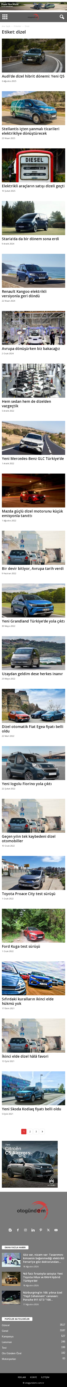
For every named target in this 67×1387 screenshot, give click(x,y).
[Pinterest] (41, 1230)
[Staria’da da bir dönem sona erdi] (33, 218)
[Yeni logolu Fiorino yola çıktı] (33, 763)
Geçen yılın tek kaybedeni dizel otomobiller (28, 838)
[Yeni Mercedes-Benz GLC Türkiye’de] (33, 438)
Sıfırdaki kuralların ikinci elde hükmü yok (28, 1001)
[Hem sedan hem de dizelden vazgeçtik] (33, 381)
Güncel (5, 1325)
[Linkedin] (34, 1230)
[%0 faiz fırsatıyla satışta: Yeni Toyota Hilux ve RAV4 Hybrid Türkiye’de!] (11, 1279)
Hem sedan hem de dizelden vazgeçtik (26, 403)
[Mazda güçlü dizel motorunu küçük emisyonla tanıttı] (33, 490)
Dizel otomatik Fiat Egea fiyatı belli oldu (32, 729)
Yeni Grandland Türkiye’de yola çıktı (33, 621)
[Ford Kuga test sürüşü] (33, 926)
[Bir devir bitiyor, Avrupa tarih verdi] (33, 548)
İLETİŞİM (45, 1377)
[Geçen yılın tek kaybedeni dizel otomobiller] (33, 816)
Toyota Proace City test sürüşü (28, 893)
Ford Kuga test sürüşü (21, 946)
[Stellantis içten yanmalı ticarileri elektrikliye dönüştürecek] (33, 108)
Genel (5, 1330)
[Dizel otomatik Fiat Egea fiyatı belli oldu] (33, 706)
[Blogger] (11, 1230)
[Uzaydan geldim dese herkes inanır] (33, 653)
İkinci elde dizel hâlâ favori (25, 1056)
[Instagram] (26, 1230)
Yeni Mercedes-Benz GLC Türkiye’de (33, 458)
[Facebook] (19, 1230)
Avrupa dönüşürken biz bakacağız (31, 348)
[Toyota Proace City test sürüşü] (33, 873)
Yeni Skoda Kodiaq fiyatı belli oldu (31, 1109)
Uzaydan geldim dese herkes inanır (32, 673)
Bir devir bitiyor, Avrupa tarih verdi (33, 568)
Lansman (7, 1342)
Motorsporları (9, 1359)
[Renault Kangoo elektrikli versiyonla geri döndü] (33, 271)
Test (4, 1347)
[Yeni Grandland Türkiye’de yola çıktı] (33, 600)
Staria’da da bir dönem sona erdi (30, 238)
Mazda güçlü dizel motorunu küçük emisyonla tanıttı (32, 513)
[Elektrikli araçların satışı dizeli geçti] (33, 165)
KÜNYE (33, 1377)
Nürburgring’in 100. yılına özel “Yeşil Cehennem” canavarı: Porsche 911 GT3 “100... (42, 1296)
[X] (49, 1230)
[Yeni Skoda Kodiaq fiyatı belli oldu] (33, 1088)
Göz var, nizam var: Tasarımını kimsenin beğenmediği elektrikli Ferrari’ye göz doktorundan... (43, 1258)
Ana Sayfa (6, 26)
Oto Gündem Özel (11, 1353)
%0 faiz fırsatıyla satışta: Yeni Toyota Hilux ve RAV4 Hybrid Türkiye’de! (43, 1277)
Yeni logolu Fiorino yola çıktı (27, 783)
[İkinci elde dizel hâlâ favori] (33, 1035)
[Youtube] (56, 1230)
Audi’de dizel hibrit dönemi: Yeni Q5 (33, 76)
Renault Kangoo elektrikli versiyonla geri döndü (24, 293)
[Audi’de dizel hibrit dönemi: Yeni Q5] (33, 55)
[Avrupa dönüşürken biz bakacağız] (33, 328)
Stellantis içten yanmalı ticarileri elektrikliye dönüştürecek (30, 131)
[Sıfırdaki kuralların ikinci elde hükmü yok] (33, 978)
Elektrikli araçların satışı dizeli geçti (33, 186)
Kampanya (7, 1336)
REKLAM (22, 1377)
